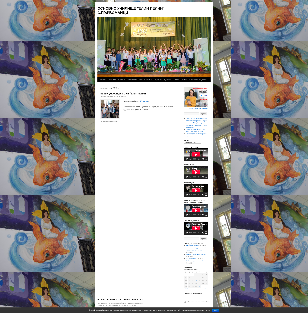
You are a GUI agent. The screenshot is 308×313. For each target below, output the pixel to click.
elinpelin (123, 96)
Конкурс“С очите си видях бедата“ (196, 254)
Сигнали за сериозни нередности (194, 79)
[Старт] (187, 159)
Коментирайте (115, 121)
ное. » (206, 289)
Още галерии (104, 121)
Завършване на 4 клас (192, 245)
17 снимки (144, 101)
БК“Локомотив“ (191, 259)
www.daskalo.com (137, 303)
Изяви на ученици (145, 79)
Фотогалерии (132, 79)
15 (196, 280)
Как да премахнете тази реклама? (198, 108)
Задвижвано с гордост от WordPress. (198, 302)
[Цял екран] (206, 159)
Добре (215, 310)
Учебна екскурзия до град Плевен (196, 261)
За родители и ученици (162, 79)
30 (199, 286)
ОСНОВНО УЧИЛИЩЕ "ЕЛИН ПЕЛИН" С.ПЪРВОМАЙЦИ (130, 10)
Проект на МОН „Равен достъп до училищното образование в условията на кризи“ (196, 125)
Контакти (176, 79)
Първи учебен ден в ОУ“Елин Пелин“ (123, 93)
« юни (186, 289)
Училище (121, 79)
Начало (103, 79)
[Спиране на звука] (203, 159)
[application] (196, 154)
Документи (112, 79)
